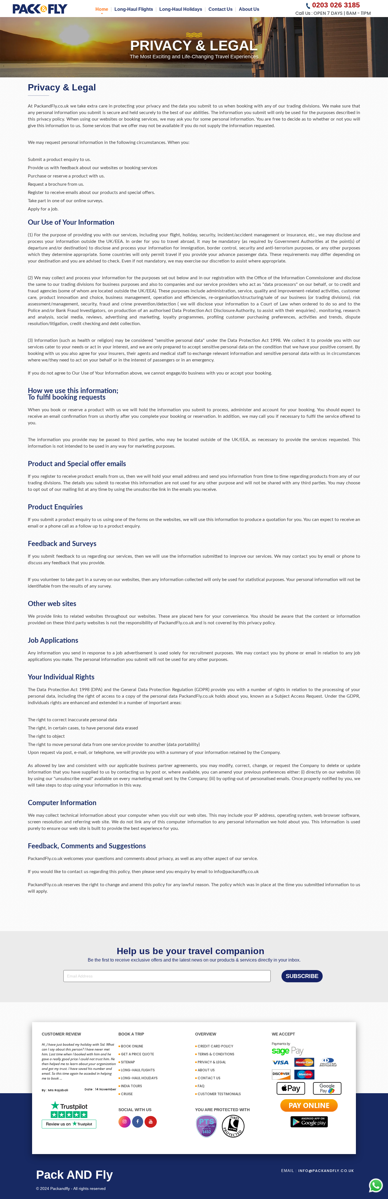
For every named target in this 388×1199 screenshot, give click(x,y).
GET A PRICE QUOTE (137, 1054)
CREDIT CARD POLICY (215, 1046)
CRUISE (127, 1093)
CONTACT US (209, 1078)
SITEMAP (128, 1062)
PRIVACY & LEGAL (212, 1062)
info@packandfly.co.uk (326, 1170)
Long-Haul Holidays (180, 9)
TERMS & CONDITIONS (216, 1054)
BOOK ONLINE (132, 1046)
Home (101, 9)
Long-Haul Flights (133, 9)
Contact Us (220, 9)
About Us (249, 9)
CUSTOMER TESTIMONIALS (219, 1093)
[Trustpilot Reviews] (69, 1114)
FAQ (201, 1086)
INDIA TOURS (131, 1086)
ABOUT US (206, 1070)
